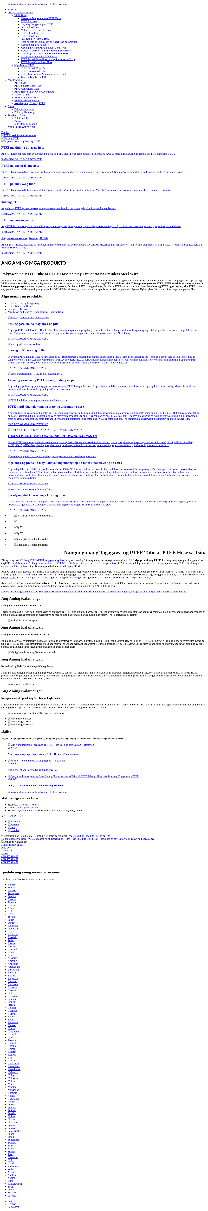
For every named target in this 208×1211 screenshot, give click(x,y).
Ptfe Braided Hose (30, 27)
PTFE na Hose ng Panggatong (23, 303)
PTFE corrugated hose (105, 563)
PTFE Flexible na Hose (33, 33)
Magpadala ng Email (12, 844)
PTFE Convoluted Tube (33, 71)
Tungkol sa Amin (17, 115)
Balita (11, 106)
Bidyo (17, 121)
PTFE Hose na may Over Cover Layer (34, 91)
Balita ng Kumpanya (25, 112)
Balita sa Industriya (24, 109)
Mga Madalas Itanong (25, 124)
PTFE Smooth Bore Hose (27, 85)
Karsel (4, 853)
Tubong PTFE (21, 94)
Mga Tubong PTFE (24, 65)
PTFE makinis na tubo (16, 563)
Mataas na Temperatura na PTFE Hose (41, 18)
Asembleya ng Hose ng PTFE (29, 103)
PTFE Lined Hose (30, 36)
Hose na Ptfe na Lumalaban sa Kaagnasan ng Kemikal (49, 41)
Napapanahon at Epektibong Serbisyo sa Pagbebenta (160, 591)
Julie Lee (6, 847)
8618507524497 (9, 859)
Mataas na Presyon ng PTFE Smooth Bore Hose (46, 50)
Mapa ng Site (103, 835)
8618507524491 (9, 862)
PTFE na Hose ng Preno (26, 100)
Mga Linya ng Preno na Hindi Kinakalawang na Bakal (36, 312)
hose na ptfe (111, 838)
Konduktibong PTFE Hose (35, 44)
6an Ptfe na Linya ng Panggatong (136, 838)
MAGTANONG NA (12, 816)
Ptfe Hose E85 (73, 838)
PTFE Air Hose (29, 21)
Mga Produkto (15, 80)
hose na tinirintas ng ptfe (52, 838)
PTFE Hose (20, 15)
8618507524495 (9, 856)
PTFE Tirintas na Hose (19, 306)
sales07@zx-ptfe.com (27, 807)
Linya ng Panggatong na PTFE (37, 24)
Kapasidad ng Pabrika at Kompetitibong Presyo (108, 591)
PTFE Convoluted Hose (26, 88)
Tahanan (12, 9)
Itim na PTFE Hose (18, 309)
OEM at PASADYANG (20, 12)
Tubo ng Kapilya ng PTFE (34, 77)
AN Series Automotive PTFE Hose (39, 56)
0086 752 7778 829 (29, 804)
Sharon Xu (7, 850)
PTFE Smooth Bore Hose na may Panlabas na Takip (48, 59)
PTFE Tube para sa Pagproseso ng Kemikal (43, 74)
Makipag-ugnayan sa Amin (22, 126)
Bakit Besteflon (22, 118)
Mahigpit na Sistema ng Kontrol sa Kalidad (61, 591)
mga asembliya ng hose (16, 566)
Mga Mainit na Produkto (81, 835)
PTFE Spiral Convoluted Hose (36, 62)
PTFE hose (20, 82)
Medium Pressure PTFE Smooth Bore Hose (43, 47)
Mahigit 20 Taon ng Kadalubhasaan (19, 591)
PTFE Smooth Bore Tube (34, 68)
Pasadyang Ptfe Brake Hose (35, 38)
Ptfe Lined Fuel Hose (93, 838)
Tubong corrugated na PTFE (44, 563)
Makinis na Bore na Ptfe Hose (36, 30)
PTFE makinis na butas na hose (76, 563)
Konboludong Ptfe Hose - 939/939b (19, 838)
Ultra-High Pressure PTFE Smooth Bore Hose (44, 53)
